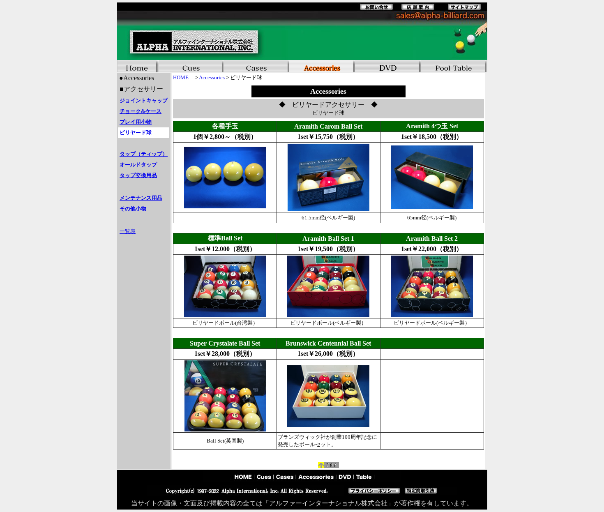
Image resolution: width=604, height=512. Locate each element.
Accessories (212, 77)
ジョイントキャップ (144, 100)
